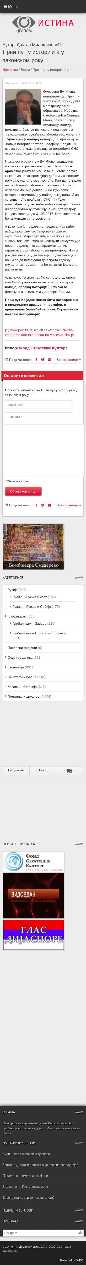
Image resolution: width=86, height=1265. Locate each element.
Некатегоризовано (22, 676)
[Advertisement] (32, 735)
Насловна (10, 69)
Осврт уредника (20, 657)
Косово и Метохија (22, 686)
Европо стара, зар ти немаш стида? (28, 1197)
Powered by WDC (71, 1260)
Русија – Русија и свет (29, 596)
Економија (16, 667)
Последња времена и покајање (25, 1175)
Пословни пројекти (22, 647)
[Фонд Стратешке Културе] (34, 853)
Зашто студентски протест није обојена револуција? (40, 1164)
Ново (42, 770)
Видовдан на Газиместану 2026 (25, 1186)
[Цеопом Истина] (43, 17)
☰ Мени (11, 6)
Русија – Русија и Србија (31, 606)
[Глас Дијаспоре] (34, 921)
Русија (13, 589)
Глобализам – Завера (29, 623)
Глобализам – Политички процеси (39, 633)
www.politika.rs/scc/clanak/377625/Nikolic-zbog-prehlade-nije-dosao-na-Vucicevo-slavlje (39, 332)
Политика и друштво (23, 696)
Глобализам (17, 616)
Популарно (16, 770)
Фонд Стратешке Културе (43, 348)
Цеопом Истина (29, 1246)
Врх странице (68, 359)
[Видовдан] (34, 874)
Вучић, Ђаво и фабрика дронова (26, 1153)
